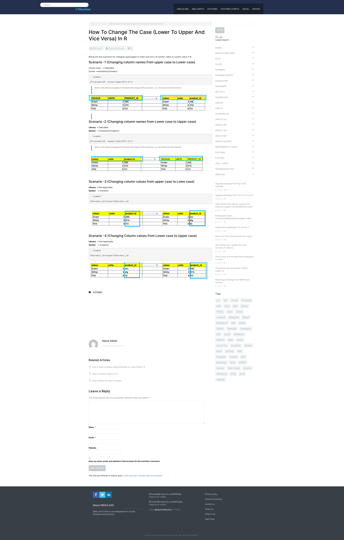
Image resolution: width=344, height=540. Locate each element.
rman (232, 362)
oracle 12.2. (222, 345)
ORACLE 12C (221, 119)
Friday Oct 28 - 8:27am (157, 505)
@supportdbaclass (163, 509)
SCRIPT (242, 362)
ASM (219, 306)
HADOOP (219, 103)
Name (92, 427)
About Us (209, 509)
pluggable (221, 357)
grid (218, 334)
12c (218, 300)
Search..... (48, 5)
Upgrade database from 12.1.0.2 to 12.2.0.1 (234, 195)
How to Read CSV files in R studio (107, 380)
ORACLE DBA (183, 9)
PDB (239, 351)
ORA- (230, 340)
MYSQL (246, 9)
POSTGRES (212, 9)
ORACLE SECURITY (223, 141)
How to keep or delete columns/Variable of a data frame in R (118, 367)
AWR (235, 306)
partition (248, 345)
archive (234, 300)
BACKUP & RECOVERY (225, 53)
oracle (240, 340)
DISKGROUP (222, 323)
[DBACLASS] (82, 9)
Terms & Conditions (213, 499)
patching (230, 351)
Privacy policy (211, 494)
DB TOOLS (220, 92)
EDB (233, 323)
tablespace (222, 374)
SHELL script (233, 368)
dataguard (234, 317)
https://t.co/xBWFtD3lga (172, 502)
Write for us (210, 514)
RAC (243, 357)
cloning (220, 312)
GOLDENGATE (221, 97)
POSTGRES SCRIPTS (230, 9)
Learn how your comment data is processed (142, 475)
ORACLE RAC (221, 136)
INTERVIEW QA (222, 114)
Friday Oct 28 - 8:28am (157, 497)
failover (220, 328)
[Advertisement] (112, 319)
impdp (227, 334)
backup (244, 306)
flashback (231, 328)
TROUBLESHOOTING (224, 169)
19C (225, 300)
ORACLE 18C (221, 125)
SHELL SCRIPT (221, 163)
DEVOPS (256, 9)
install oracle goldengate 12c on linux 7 (232, 227)
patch (219, 351)
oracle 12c (236, 345)
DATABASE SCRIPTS (224, 75)
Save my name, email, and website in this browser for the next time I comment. (124, 461)
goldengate (246, 328)
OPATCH (220, 340)
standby (247, 368)
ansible (218, 48)
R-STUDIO (102, 24)
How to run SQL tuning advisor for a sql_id (233, 236)
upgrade (220, 379)
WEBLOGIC (220, 174)
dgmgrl (246, 317)
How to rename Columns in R (104, 374)
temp (233, 374)
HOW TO (219, 108)
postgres (233, 357)
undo (242, 374)
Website (92, 448)
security (220, 368)
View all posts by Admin (113, 346)
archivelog (246, 300)
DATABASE (220, 70)
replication (221, 362)
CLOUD (218, 64)
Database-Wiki (221, 81)
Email (92, 437)
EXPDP (242, 323)
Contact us (210, 504)
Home (93, 24)
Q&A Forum (210, 519)
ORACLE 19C (221, 130)
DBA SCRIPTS (198, 9)
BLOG (217, 59)
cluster (239, 312)
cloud (229, 312)
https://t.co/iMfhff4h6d (171, 494)
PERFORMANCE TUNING (226, 147)
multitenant (239, 334)
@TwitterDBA (155, 494)
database (221, 317)
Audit (227, 306)
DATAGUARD (220, 86)
